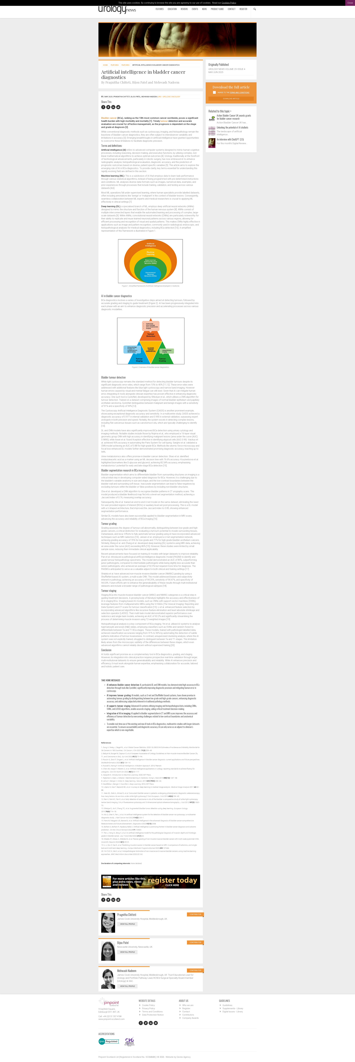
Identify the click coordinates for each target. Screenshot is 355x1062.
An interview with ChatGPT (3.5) (230, 139)
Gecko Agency (184, 1057)
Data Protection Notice (153, 1015)
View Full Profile (127, 924)
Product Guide (217, 9)
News (204, 9)
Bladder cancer (109, 118)
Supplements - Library (233, 1008)
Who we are (187, 1005)
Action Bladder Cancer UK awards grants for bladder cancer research (234, 117)
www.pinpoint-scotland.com (111, 1019)
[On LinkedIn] (113, 107)
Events (195, 9)
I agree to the (233, 93)
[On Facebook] (103, 107)
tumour (164, 121)
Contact (231, 9)
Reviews (184, 9)
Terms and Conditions (152, 1011)
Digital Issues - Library (233, 1011)
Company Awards (190, 1018)
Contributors (188, 1015)
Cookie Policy (148, 1005)
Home (105, 65)
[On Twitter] (108, 107)
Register (243, 9)
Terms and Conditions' (239, 93)
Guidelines (227, 1005)
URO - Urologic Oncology (169, 97)
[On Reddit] (118, 107)
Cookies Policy (229, 3)
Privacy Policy (148, 1008)
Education (172, 9)
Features (160, 9)
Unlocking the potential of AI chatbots (232, 127)
